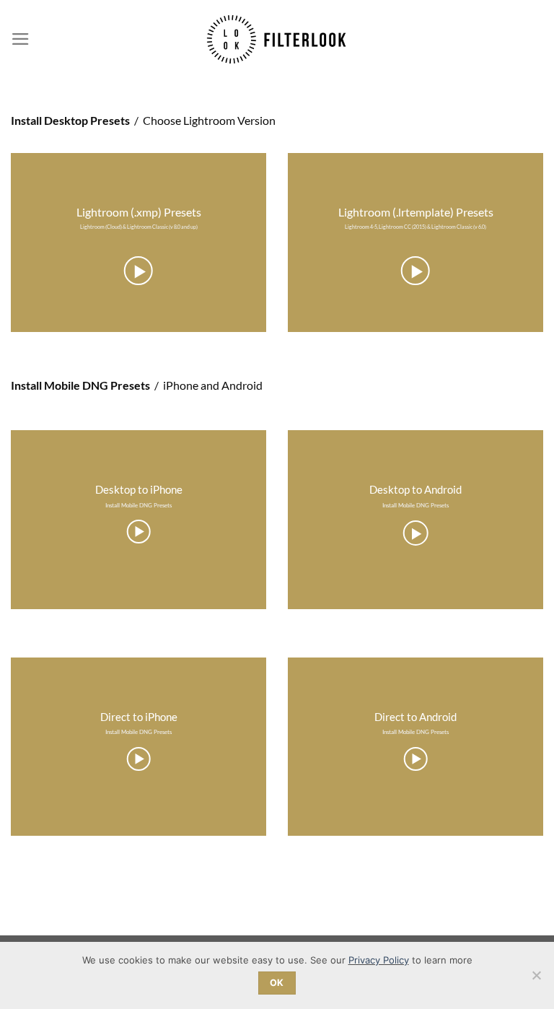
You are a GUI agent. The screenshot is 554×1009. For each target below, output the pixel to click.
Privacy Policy (378, 960)
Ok (277, 982)
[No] (536, 979)
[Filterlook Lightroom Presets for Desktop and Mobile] (277, 39)
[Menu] (20, 39)
